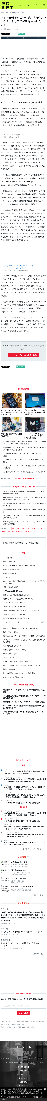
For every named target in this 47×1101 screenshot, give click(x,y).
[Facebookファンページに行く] (17, 1047)
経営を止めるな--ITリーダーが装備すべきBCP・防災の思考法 (24, 636)
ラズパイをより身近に (10, 632)
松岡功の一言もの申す (10, 573)
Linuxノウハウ (7, 558)
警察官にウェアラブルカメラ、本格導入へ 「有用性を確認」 (24, 702)
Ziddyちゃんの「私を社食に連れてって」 (17, 595)
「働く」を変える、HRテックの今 (14, 650)
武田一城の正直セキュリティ (13, 646)
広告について (23, 1078)
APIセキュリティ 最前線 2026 (13, 677)
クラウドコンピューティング (34, 528)
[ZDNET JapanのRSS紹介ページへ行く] (29, 1047)
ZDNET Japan (5, 13)
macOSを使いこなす (10, 654)
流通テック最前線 (9, 669)
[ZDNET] (7, 4)
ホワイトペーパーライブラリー (32, 849)
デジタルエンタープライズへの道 (14, 603)
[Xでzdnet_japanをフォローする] (23, 1047)
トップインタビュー (9, 577)
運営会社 (23, 1082)
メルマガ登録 (23, 1013)
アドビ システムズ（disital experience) (25, 478)
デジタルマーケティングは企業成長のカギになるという (18, 267)
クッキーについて (23, 1074)
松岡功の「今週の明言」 (11, 569)
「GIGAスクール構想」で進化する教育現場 (17, 661)
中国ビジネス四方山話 (10, 587)
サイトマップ (23, 1086)
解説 (23, 13)
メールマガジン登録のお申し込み (23, 355)
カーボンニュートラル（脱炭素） (14, 614)
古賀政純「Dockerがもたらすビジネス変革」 (18, 599)
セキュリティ (20, 528)
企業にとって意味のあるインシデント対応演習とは (20, 628)
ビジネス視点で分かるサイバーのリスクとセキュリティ (22, 610)
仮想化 (4, 531)
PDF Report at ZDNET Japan (13, 591)
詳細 (37, 1097)
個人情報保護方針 (23, 1067)
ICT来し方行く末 (8, 658)
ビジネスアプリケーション (16, 531)
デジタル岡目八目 (9, 561)
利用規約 (23, 1071)
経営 (13, 528)
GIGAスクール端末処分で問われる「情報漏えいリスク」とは (24, 665)
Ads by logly (43, 545)
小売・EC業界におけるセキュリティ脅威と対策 (19, 673)
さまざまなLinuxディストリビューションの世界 (19, 565)
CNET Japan (21, 1027)
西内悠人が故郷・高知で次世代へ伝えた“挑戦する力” (21, 543)
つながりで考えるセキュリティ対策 (15, 606)
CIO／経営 (15, 13)
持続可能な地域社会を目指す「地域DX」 (17, 618)
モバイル (28, 531)
